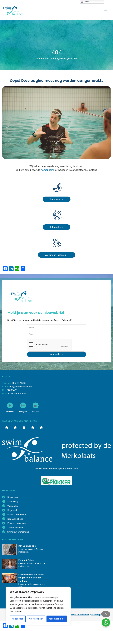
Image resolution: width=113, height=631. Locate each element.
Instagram (23, 411)
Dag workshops (15, 518)
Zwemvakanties (15, 527)
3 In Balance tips (27, 546)
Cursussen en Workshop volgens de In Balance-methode (31, 577)
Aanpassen (18, 618)
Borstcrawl (12, 497)
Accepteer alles (57, 618)
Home (39, 58)
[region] (38, 606)
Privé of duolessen (16, 523)
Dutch (86, 2)
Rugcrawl (12, 510)
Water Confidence (16, 514)
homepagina (47, 169)
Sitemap (96, 614)
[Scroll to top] (105, 614)
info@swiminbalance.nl (20, 386)
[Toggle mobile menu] (106, 10)
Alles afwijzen (36, 618)
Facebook (10, 411)
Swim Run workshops (18, 531)
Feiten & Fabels (26, 560)
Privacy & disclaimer (77, 614)
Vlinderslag (12, 506)
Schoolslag (12, 501)
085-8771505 (19, 383)
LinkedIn (35, 411)
